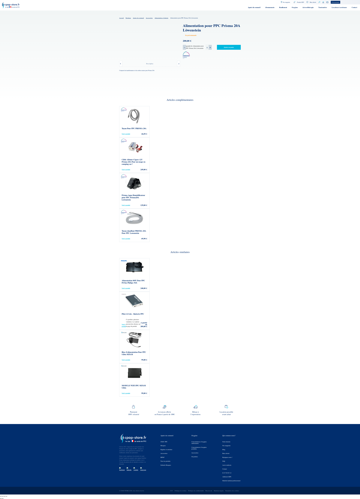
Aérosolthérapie (308, 7)
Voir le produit (126, 134)
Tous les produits (165, 461)
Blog (223, 449)
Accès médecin (226, 465)
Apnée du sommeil (254, 7)
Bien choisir (313, 2)
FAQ (223, 461)
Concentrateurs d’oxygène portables (199, 448)
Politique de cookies (180, 491)
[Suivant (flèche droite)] (2, 498)
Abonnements (269, 7)
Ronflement (283, 7)
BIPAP (162, 457)
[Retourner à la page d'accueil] (10, 5)
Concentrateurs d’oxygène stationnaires (199, 442)
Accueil (121, 18)
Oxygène (295, 7)
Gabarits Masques (165, 465)
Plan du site (208, 491)
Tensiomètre (322, 7)
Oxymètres (194, 456)
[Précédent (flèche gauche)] (1, 498)
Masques (163, 445)
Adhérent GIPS (226, 477)
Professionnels (335, 2)
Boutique (128, 18)
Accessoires (149, 18)
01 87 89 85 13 (226, 473)
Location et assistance (339, 7)
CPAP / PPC (163, 442)
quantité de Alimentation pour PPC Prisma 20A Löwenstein (195, 47)
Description (149, 64)
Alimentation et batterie (161, 18)
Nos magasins (226, 445)
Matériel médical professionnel (231, 480)
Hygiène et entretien (166, 449)
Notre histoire (226, 442)
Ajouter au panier (229, 47)
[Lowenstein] (186, 56)
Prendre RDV (300, 2)
